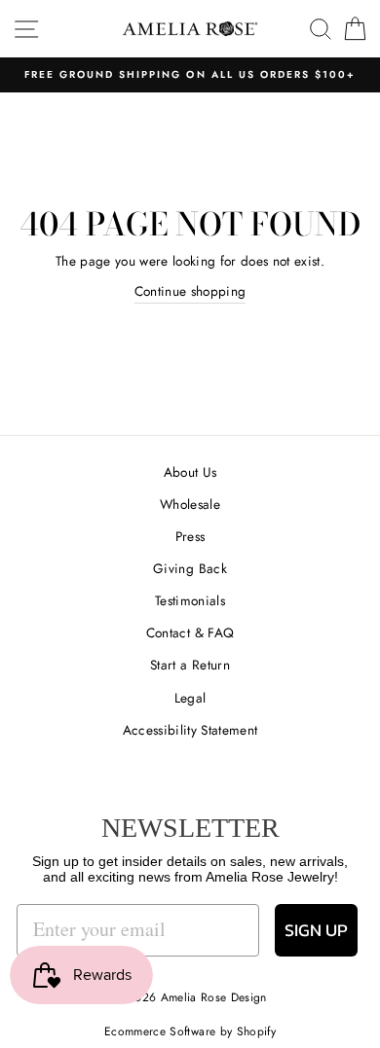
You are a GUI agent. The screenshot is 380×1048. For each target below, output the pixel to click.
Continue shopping (190, 291)
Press (190, 536)
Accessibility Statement (190, 730)
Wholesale (190, 504)
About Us (190, 472)
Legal (190, 697)
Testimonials (190, 600)
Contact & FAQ (190, 632)
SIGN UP (316, 930)
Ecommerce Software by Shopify (190, 1031)
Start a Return (190, 664)
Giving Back (190, 568)
